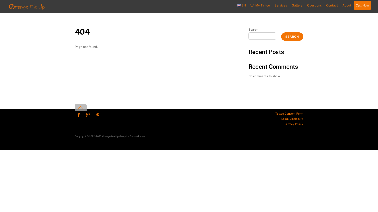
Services (280, 5)
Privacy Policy (293, 124)
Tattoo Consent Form (289, 113)
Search (253, 29)
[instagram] (88, 114)
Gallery (297, 5)
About (346, 5)
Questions (314, 5)
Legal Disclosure (292, 118)
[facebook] (79, 114)
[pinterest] (98, 114)
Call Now (362, 5)
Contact (332, 5)
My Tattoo (262, 5)
